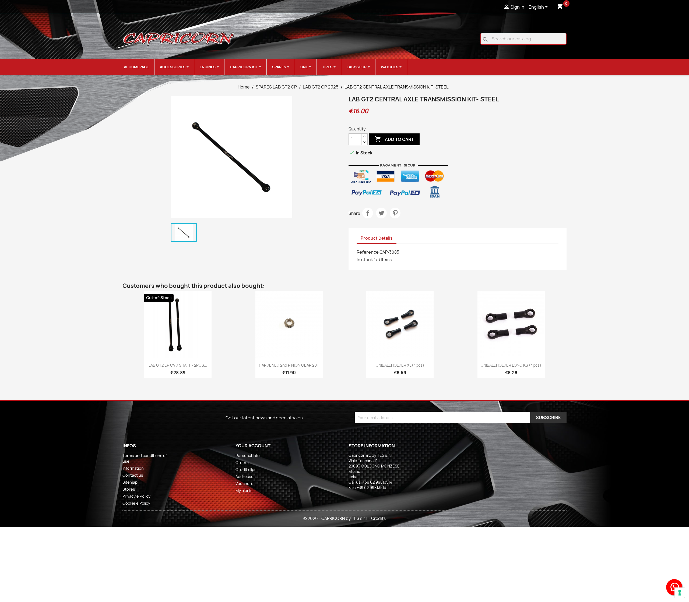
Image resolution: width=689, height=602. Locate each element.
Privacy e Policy (136, 496)
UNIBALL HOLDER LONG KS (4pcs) (511, 365)
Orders (242, 462)
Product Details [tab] (376, 238)
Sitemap (130, 482)
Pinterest (395, 213)
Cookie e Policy (136, 503)
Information (133, 468)
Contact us (132, 475)
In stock (365, 259)
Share (367, 213)
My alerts (243, 490)
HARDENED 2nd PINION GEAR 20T (289, 365)
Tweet (381, 213)
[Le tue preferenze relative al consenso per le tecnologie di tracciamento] (679, 592)
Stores (128, 489)
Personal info (247, 455)
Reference (368, 252)
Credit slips (245, 469)
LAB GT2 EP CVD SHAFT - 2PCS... (178, 365)
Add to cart (394, 139)
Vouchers (244, 483)
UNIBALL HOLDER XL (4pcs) (400, 365)
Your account (252, 446)
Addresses (245, 476)
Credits (378, 518)
